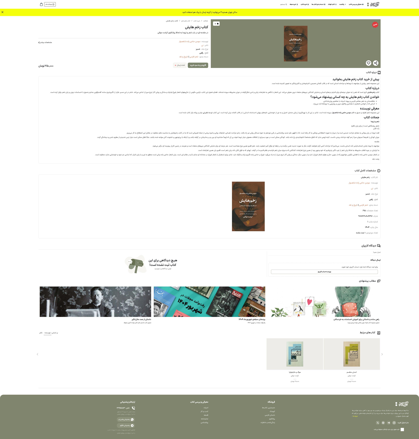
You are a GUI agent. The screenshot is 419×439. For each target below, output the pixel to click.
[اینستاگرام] (394, 423)
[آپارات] (383, 423)
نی (202, 45)
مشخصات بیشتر (46, 42)
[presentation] (381, 353)
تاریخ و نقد (183, 56)
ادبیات (206, 407)
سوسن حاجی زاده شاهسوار (189, 41)
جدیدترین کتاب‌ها (268, 407)
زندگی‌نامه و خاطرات (268, 422)
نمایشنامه (204, 419)
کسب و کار (204, 411)
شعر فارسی (193, 56)
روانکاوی (272, 419)
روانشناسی (204, 422)
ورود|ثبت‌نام (49, 4)
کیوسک (272, 411)
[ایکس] (378, 423)
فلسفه (206, 415)
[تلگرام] (389, 423)
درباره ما (355, 416)
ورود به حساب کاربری (324, 272)
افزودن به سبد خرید (198, 65)
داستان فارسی (270, 415)
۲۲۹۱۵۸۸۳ (121, 408)
